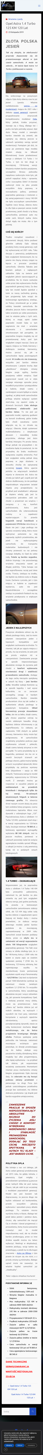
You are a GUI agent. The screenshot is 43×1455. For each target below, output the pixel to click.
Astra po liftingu (24, 1253)
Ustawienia (31, 1445)
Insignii (19, 468)
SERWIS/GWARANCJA (17, 1366)
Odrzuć (19, 1445)
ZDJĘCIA (10, 1376)
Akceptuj (9, 1445)
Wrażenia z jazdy (15, 19)
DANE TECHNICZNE (16, 1361)
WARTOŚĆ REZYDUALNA (19, 1371)
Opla (35, 119)
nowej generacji (21, 112)
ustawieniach (8, 1441)
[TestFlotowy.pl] (8, 6)
